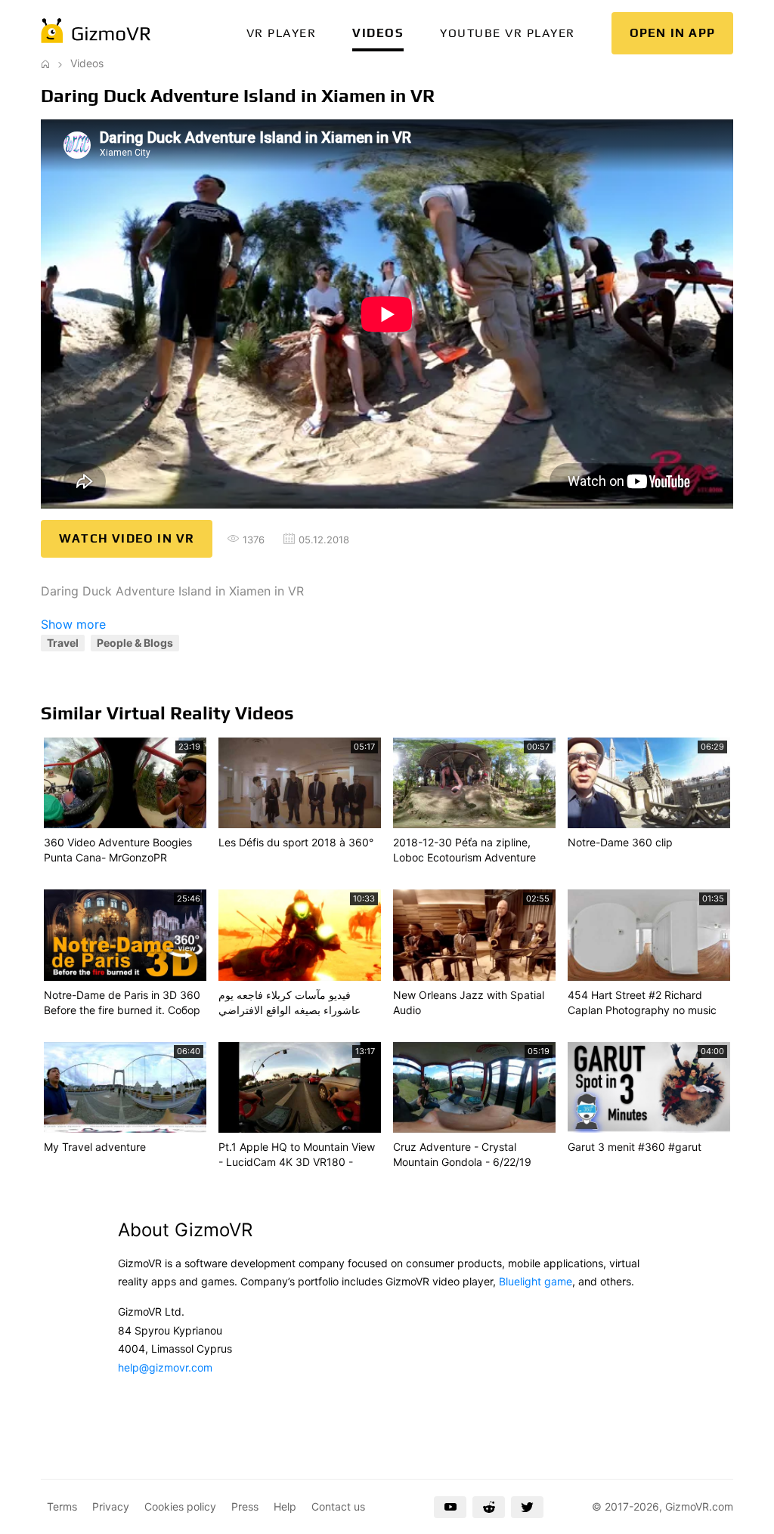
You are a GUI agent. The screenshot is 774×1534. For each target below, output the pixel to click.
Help (285, 1506)
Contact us (338, 1506)
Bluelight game (535, 1281)
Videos (378, 33)
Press (245, 1506)
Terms (62, 1506)
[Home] (45, 63)
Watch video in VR (126, 538)
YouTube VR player (507, 33)
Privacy (110, 1506)
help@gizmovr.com (165, 1367)
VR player (281, 33)
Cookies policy (180, 1506)
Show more (73, 624)
